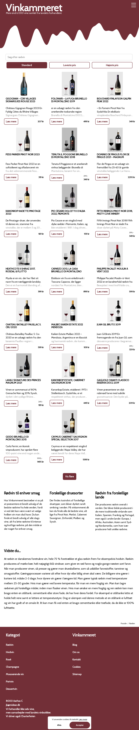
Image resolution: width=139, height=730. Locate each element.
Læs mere (11, 121)
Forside (124, 623)
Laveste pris (69, 65)
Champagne (12, 666)
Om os (76, 652)
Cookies (76, 666)
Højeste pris (112, 65)
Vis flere (69, 476)
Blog (74, 644)
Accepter (79, 725)
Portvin (10, 681)
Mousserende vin (15, 674)
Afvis (59, 725)
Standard (27, 65)
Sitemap (77, 674)
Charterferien (28, 716)
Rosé (8, 659)
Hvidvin (10, 652)
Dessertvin (11, 688)
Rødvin (9, 644)
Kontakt (76, 659)
